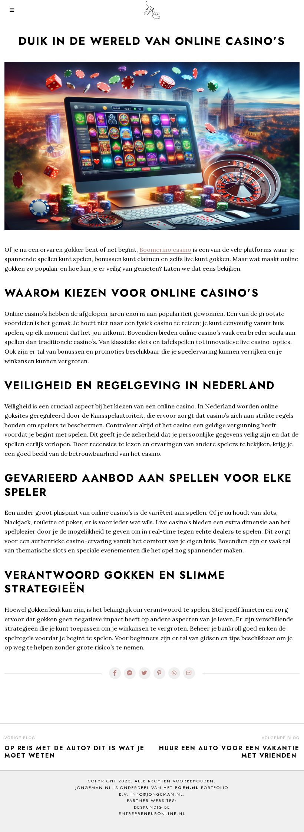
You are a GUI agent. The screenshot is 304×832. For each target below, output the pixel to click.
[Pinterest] (159, 673)
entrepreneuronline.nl (152, 813)
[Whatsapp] (174, 673)
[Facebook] (115, 673)
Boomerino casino (165, 249)
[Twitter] (145, 673)
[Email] (189, 673)
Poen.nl (187, 788)
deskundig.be (152, 807)
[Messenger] (130, 673)
